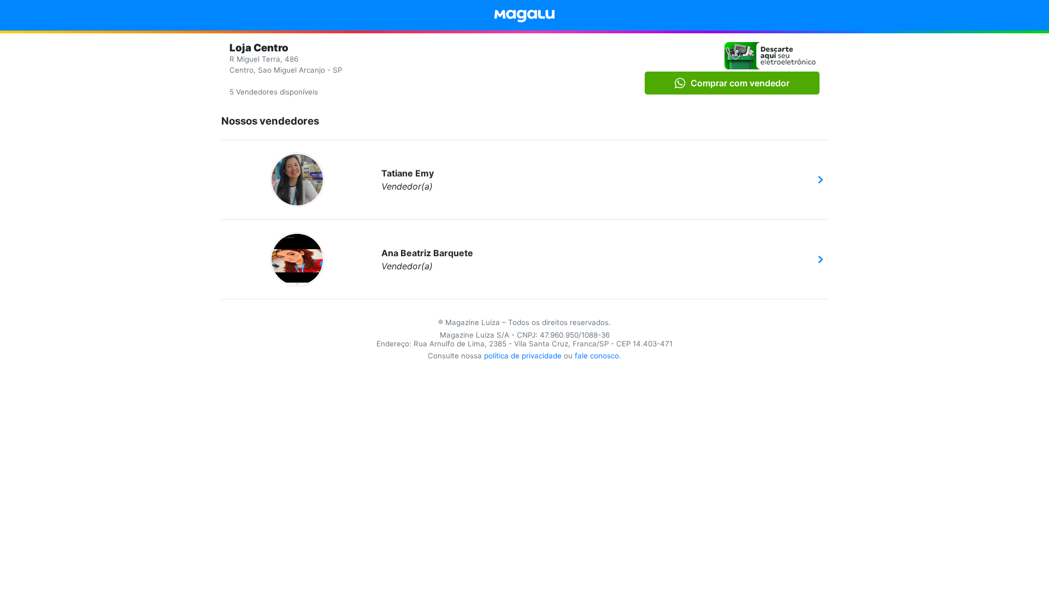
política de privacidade (523, 355)
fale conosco (597, 355)
